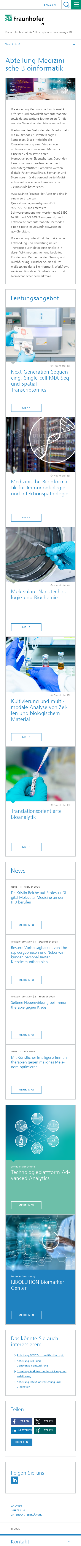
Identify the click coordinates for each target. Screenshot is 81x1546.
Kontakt (16, 1506)
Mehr (26, 407)
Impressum (18, 1510)
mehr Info (26, 924)
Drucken (21, 1441)
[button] (21, 1421)
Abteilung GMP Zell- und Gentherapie (40, 1355)
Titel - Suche (66, 4)
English (50, 4)
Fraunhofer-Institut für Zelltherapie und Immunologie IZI (38, 32)
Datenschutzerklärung (27, 1514)
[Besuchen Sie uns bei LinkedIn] (14, 1480)
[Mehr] (40, 336)
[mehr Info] (40, 1133)
